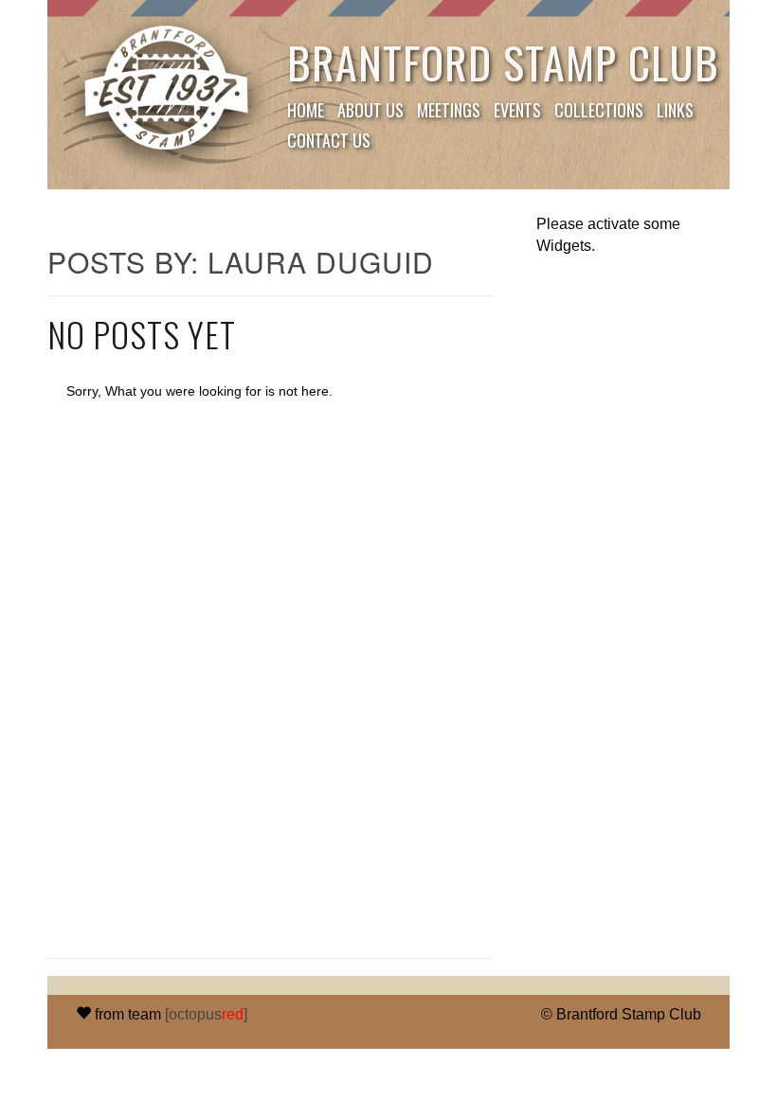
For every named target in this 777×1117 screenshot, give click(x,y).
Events (517, 110)
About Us (370, 110)
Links (675, 110)
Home (305, 110)
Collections (598, 110)
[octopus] (206, 1014)
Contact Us (328, 140)
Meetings (448, 110)
